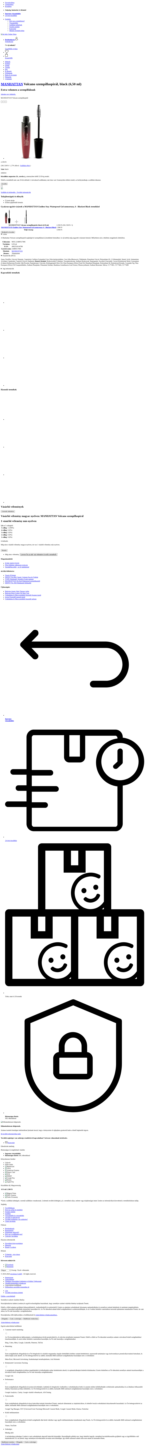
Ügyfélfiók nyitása (11, 49)
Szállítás (8, 1214)
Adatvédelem (9, 1279)
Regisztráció (9, 1230)
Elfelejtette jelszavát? (12, 1232)
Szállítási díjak (25, 165)
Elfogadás (5, 1319)
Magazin (8, 1245)
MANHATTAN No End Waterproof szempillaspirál (22, 581)
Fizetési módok (14, 27)
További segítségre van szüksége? (16, 1219)
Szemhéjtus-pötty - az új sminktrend (17, 567)
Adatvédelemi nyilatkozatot (10, 1322)
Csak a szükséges (15, 1319)
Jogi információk (8, 269)
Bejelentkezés (9, 1228)
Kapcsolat (12, 29)
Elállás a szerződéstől (8, 1296)
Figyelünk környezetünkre (14, 1243)
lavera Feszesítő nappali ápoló (15, 597)
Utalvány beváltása (11, 1236)
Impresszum (9, 1277)
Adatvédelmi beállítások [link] (13, 1285)
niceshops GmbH (16, 1274)
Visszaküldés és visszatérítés (14, 1215)
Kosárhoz (8, 6)
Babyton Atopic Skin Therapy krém (17, 591)
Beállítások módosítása (31, 1319)
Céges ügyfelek (10, 1221)
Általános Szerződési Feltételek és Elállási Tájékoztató (23, 1281)
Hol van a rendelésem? (17, 21)
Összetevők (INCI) (9, 256)
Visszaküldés (13, 23)
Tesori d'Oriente (10, 575)
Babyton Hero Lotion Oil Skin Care (17, 593)
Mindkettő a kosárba (8, 232)
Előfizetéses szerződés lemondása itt (17, 1287)
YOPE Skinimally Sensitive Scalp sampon (19, 579)
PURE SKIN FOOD (12, 563)
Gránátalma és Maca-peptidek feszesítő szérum (20, 599)
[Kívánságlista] (6, 52)
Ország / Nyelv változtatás (20, 1270)
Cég (6, 1291)
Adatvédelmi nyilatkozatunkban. (46, 1315)
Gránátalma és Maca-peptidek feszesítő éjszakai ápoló (23, 595)
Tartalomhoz (9, 4)
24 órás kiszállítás (11, 15)
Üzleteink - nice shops (12, 1254)
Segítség (8, 19)
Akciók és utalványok (12, 1217)
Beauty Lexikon (10, 1247)
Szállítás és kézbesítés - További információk (16, 192)
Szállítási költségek (15, 25)
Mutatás (4, 550)
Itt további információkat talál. (11, 1134)
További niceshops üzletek (14, 1293)
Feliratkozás (9, 42)
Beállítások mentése (8, 1442)
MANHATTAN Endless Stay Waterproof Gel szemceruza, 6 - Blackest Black (28, 227)
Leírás (5, 234)
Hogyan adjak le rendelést (14, 1210)
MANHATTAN (12, 84)
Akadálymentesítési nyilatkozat (15, 1283)
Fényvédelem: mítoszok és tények (16, 565)
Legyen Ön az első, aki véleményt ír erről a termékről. (39, 554)
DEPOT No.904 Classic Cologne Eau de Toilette (21, 577)
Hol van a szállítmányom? (14, 1234)
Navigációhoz (9, 3)
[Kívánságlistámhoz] (2, 186)
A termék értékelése (8, 511)
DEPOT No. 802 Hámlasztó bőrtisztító (18, 583)
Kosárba (4, 184)
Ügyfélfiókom (10, 1208)
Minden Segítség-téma (16, 31)
